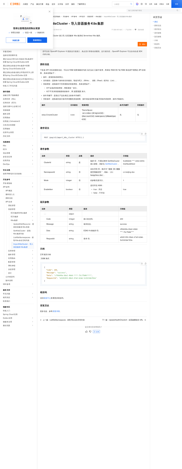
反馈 (97, 331)
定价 (53, 4)
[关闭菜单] (4, 4)
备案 (155, 4)
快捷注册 (16, 40)
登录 (176, 4)
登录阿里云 (37, 40)
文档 (150, 4)
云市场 (60, 4)
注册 (167, 4)
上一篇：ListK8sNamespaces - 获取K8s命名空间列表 (64, 320)
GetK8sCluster (111, 164)
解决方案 (39, 4)
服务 (73, 4)
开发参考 (66, 16)
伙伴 (67, 4)
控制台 (161, 4)
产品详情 (128, 29)
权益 (47, 4)
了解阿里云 (81, 4)
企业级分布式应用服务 (53, 16)
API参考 (74, 16)
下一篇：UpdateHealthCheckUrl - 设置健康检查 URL (122, 320)
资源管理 (90, 16)
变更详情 (56, 311)
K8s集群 (99, 16)
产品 (32, 4)
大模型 (25, 4)
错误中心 (47, 298)
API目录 (82, 16)
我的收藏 (141, 29)
